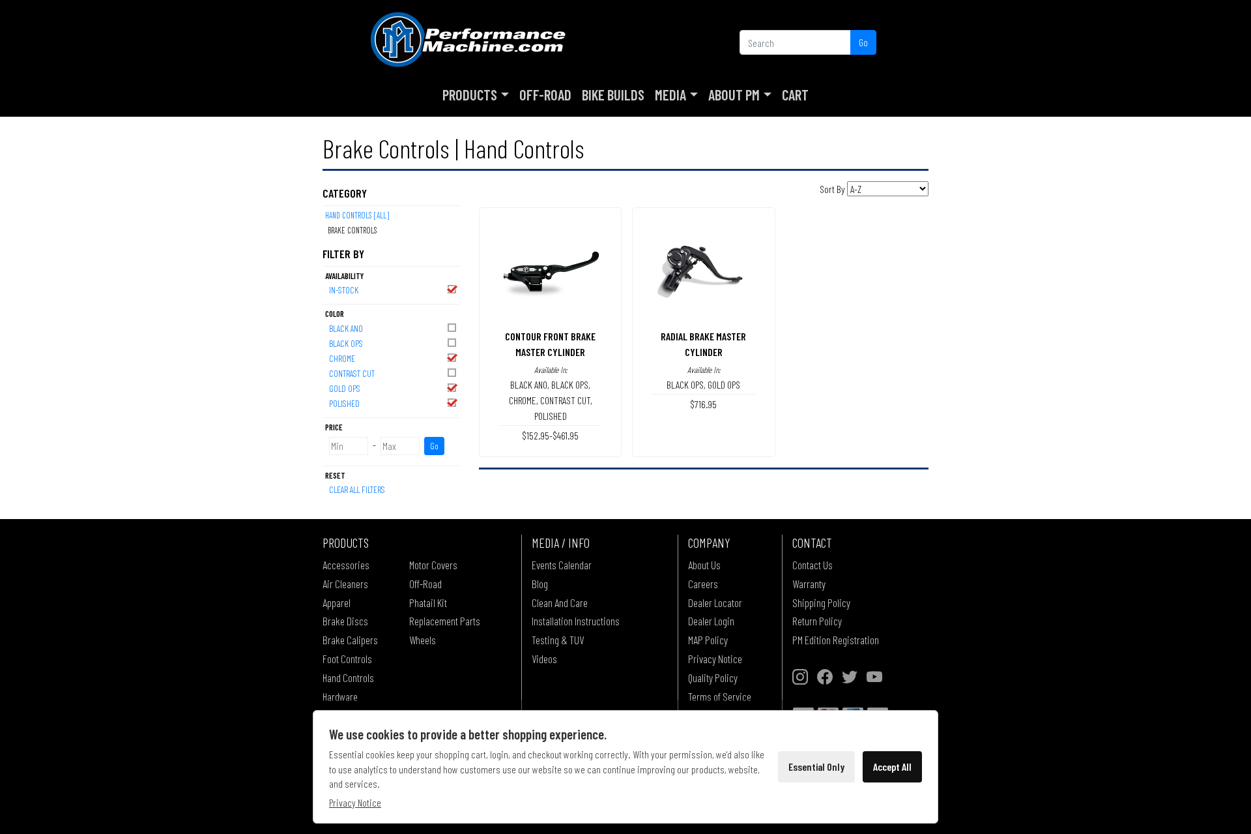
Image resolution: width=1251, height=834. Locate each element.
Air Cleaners (345, 583)
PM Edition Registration (835, 639)
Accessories (346, 564)
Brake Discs (345, 620)
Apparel (337, 602)
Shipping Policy (821, 602)
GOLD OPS (344, 388)
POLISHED (344, 403)
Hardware (340, 696)
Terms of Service (719, 696)
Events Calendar (562, 564)
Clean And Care (560, 602)
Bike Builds (613, 94)
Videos (544, 658)
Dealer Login (711, 620)
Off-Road (545, 94)
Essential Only (816, 766)
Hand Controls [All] (357, 215)
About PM (734, 94)
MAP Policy (708, 639)
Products (469, 94)
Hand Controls (348, 677)
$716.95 (703, 404)
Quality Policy (713, 677)
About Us (704, 564)
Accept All (892, 766)
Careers (703, 583)
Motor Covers (433, 564)
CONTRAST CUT (352, 373)
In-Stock (343, 289)
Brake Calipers (350, 639)
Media (670, 94)
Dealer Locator (715, 602)
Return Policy (817, 620)
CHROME (342, 358)
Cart (795, 94)
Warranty (809, 583)
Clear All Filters (357, 489)
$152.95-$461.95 (550, 435)
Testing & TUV (558, 639)
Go (863, 42)
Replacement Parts (444, 620)
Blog (540, 583)
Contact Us (812, 564)
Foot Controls (347, 658)
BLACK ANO (346, 328)
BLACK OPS (346, 343)
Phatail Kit (428, 602)
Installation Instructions (576, 620)
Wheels (422, 639)
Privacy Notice (715, 658)
